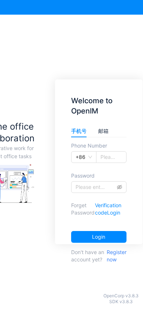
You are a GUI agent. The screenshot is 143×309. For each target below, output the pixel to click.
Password (83, 175)
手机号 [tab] (79, 131)
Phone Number (89, 145)
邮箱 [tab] (103, 131)
